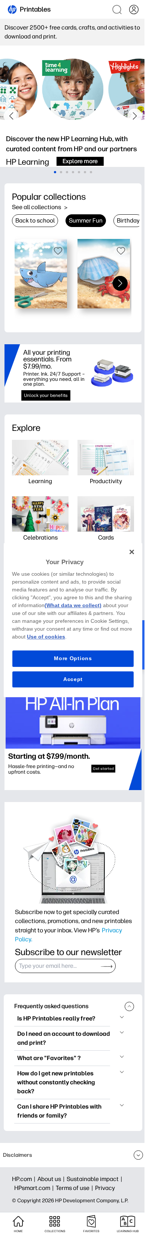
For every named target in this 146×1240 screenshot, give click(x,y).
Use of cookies (46, 637)
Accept (73, 679)
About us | (52, 1178)
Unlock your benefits (46, 395)
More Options (73, 658)
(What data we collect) (73, 605)
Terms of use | (75, 1187)
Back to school (35, 220)
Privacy (105, 1187)
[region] (73, 620)
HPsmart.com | (35, 1187)
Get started (103, 768)
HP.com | (24, 1178)
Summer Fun (86, 220)
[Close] (132, 552)
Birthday (128, 220)
